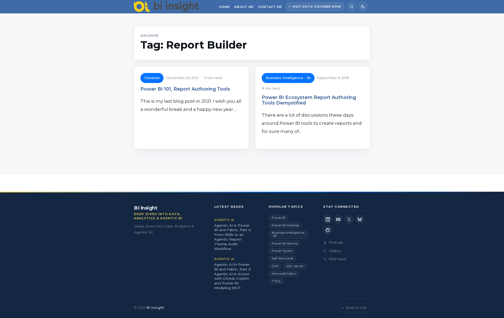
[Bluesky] (359, 219)
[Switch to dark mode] (362, 6)
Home (224, 7)
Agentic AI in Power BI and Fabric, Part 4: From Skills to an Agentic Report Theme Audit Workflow (232, 237)
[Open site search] (351, 6)
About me (243, 7)
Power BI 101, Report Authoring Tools (185, 89)
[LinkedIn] (327, 219)
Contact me (270, 7)
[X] (349, 219)
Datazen (152, 78)
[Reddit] (327, 230)
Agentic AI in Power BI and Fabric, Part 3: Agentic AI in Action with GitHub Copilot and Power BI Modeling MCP (232, 276)
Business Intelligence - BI (288, 78)
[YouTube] (338, 219)
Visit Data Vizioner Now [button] (316, 6)
